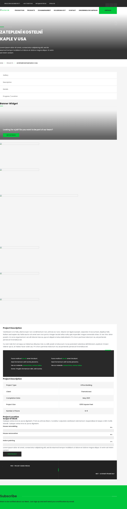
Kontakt (72, 10)
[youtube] (115, 5)
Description (7, 82)
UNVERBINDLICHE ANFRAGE (88, 10)
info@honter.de (41, 3)
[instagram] (111, 5)
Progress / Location (10, 96)
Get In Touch (11, 135)
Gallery (5, 75)
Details (5, 89)
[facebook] (107, 5)
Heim (1, 63)
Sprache (52, 3)
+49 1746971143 (28, 3)
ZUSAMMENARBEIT (44, 10)
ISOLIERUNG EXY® (60, 10)
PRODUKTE (31, 10)
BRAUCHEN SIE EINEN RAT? (12, 3)
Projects (10, 63)
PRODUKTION (19, 10)
